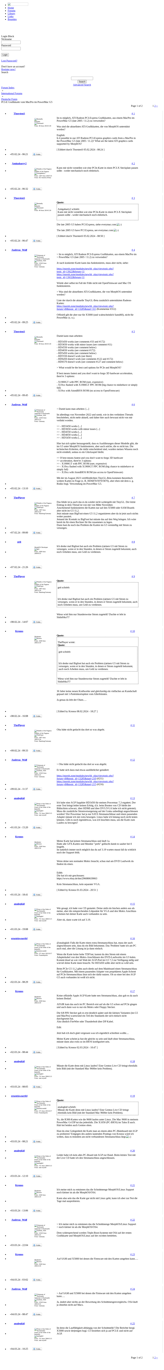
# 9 (133, 576)
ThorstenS (19, 113)
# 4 (133, 250)
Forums (11, 10)
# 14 (132, 836)
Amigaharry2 (19, 163)
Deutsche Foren (9, 99)
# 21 (132, 1185)
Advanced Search (82, 84)
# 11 (133, 725)
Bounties (12, 19)
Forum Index (7, 87)
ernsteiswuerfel (19, 938)
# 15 (132, 904)
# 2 (133, 163)
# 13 (132, 798)
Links (10, 16)
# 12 (132, 759)
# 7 (133, 497)
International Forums (11, 93)
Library (11, 13)
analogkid (19, 798)
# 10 (132, 631)
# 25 (132, 1323)
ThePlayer (19, 497)
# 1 (133, 113)
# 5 (133, 331)
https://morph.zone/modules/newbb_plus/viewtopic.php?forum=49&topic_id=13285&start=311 (85, 307)
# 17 (132, 991)
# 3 (133, 198)
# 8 (133, 541)
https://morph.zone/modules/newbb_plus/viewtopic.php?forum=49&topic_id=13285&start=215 (85, 783)
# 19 (132, 1096)
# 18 (132, 1061)
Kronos (19, 631)
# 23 (132, 1254)
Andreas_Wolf (19, 250)
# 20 (132, 1150)
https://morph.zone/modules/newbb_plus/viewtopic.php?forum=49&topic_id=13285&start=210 (85, 777)
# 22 (132, 1219)
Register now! (8, 69)
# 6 (133, 404)
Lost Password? (9, 60)
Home (11, 7)
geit (19, 541)
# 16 (132, 938)
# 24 (132, 1289)
